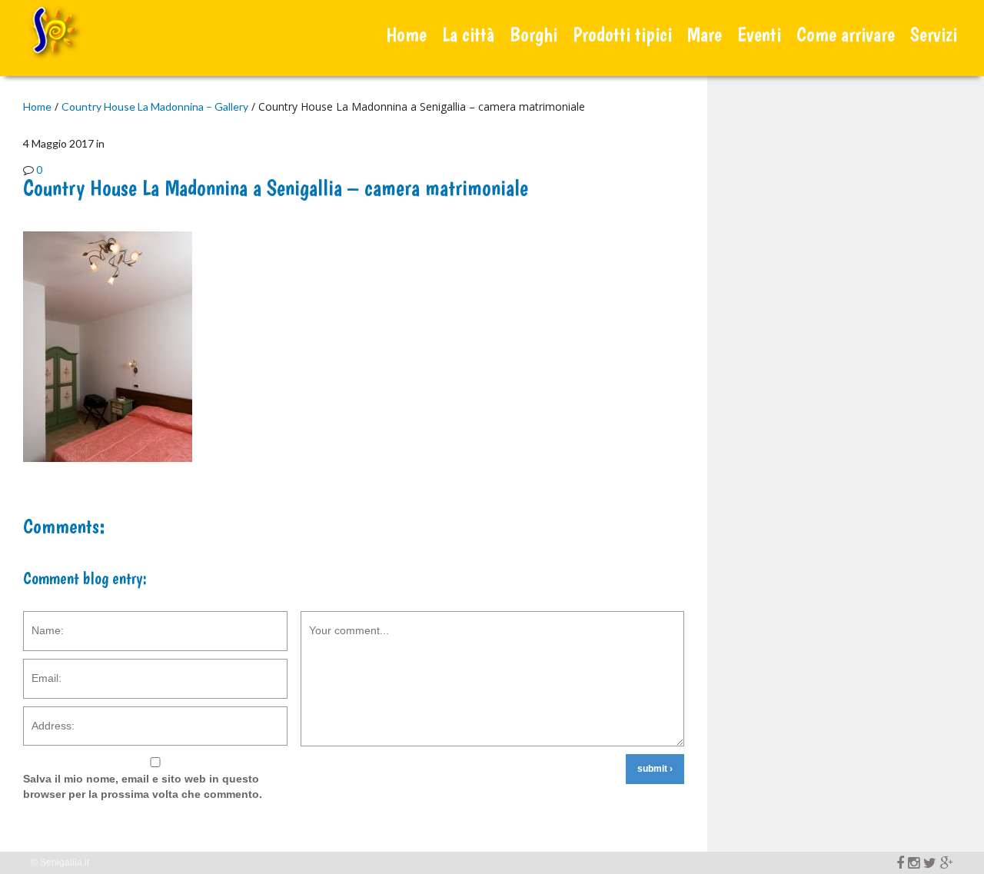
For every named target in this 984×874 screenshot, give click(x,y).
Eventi (759, 34)
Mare (704, 34)
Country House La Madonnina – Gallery (155, 106)
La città (468, 34)
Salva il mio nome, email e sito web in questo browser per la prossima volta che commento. (142, 786)
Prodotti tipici (622, 34)
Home (406, 34)
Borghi (533, 34)
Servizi (933, 34)
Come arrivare (845, 34)
